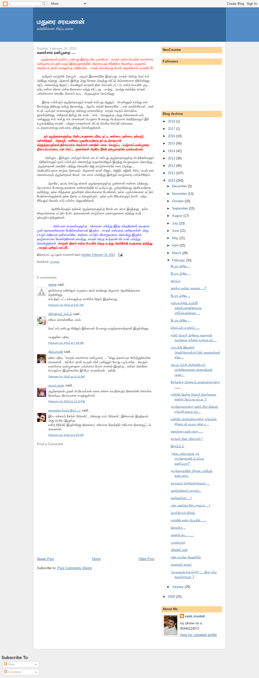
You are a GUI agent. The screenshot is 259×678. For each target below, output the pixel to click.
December (180, 186)
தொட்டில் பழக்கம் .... (185, 328)
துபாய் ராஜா (56, 385)
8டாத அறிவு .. (180, 266)
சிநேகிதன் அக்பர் (60, 314)
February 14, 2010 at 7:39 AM (65, 342)
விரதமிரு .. (178, 527)
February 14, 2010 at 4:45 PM (65, 435)
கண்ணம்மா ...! (181, 498)
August (177, 216)
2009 (172, 597)
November (180, 194)
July (175, 223)
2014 (172, 151)
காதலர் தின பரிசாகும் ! (187, 439)
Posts (11, 664)
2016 (172, 136)
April (176, 245)
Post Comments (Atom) (74, 568)
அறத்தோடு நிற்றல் (183, 513)
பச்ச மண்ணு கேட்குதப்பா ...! (190, 505)
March (177, 253)
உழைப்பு (176, 281)
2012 (172, 166)
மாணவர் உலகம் (181, 564)
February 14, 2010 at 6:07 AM (65, 304)
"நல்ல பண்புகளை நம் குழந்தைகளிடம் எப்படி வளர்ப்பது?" (187, 458)
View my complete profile (198, 635)
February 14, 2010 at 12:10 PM (66, 401)
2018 (172, 121)
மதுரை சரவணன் (61, 21)
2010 (172, 180)
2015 (172, 143)
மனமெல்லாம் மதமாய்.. (186, 490)
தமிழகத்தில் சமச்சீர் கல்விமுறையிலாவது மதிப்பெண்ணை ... (186, 308)
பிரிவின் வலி (179, 550)
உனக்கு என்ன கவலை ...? (188, 288)
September (180, 208)
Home (96, 559)
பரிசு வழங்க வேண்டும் (186, 557)
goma (52, 284)
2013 (172, 158)
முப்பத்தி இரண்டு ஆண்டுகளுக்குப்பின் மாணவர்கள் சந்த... (195, 352)
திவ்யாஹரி (55, 352)
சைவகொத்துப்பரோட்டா (64, 410)
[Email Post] (120, 254)
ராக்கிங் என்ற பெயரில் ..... (189, 520)
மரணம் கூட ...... (182, 535)
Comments (14, 671)
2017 (172, 129)
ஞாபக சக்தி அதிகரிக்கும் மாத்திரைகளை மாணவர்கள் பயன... (191, 370)
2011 (172, 173)
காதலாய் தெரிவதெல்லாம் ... (190, 483)
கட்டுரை (55, 261)
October (178, 201)
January (178, 587)
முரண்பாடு (178, 542)
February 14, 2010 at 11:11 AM (66, 376)
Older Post (146, 559)
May (175, 238)
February (179, 260)
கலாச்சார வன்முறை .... (56, 52)
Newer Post (45, 559)
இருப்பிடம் (177, 446)
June (176, 231)
